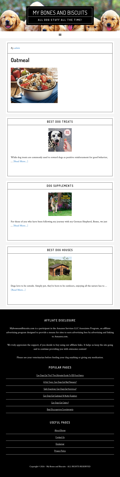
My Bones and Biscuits (60, 12)
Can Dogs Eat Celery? (60, 402)
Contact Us (60, 437)
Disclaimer (60, 444)
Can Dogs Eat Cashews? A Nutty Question (60, 395)
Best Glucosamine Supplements (60, 409)
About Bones (60, 430)
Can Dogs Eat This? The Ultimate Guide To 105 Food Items (60, 375)
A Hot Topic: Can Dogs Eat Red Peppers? (60, 382)
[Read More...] (20, 161)
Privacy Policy (60, 450)
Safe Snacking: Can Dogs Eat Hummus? (60, 389)
